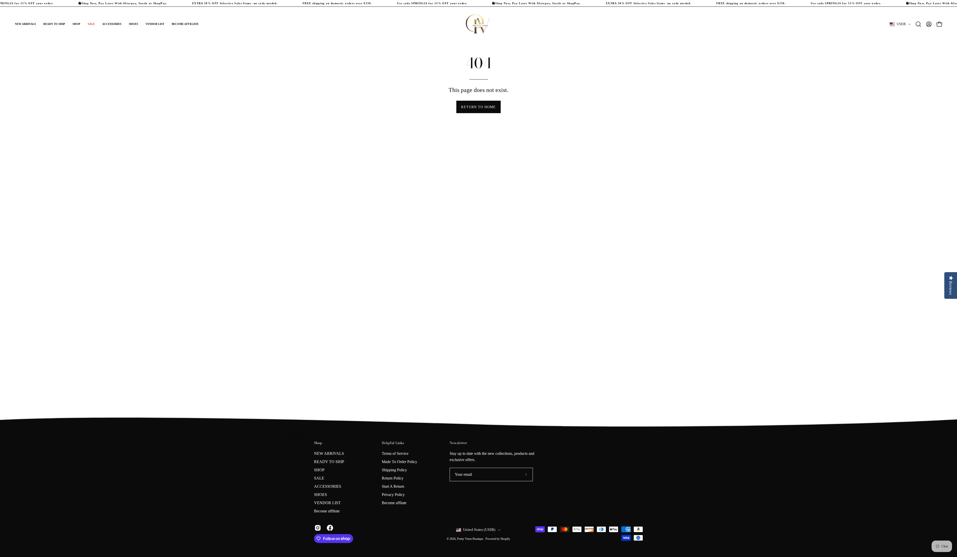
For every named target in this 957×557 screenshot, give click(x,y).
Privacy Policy (393, 494)
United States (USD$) (479, 530)
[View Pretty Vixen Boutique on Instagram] (317, 528)
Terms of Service (395, 453)
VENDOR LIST (327, 503)
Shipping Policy (394, 470)
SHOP (319, 470)
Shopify (505, 539)
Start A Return (393, 486)
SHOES (320, 494)
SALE (319, 478)
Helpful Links (393, 443)
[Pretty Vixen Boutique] (478, 24)
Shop (318, 443)
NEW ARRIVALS (329, 453)
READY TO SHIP (329, 462)
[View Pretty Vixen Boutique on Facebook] (329, 528)
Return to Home (478, 107)
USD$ (901, 24)
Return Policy (392, 478)
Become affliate (394, 503)
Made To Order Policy (399, 462)
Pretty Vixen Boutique (470, 539)
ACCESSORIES (327, 486)
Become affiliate (327, 511)
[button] (76, 24)
